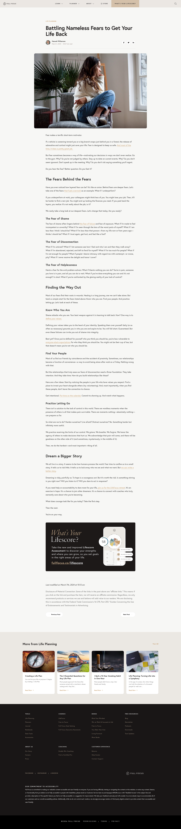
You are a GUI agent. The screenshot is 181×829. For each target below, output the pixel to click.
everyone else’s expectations (58, 342)
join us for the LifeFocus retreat (111, 487)
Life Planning (51, 21)
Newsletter (129, 722)
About (89, 3)
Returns (94, 751)
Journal (27, 726)
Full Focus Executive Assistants (70, 730)
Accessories (29, 737)
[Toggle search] (175, 4)
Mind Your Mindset (98, 718)
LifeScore (125, 3)
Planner (73, 3)
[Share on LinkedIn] (133, 43)
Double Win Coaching (66, 751)
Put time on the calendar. (70, 395)
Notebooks (29, 730)
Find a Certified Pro (65, 755)
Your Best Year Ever (98, 730)
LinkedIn (54, 773)
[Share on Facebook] (124, 43)
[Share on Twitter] (129, 43)
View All (155, 644)
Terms (104, 821)
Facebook (29, 773)
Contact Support (97, 759)
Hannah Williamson (58, 41)
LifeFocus (62, 718)
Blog (126, 718)
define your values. (54, 318)
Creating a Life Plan (33, 676)
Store (105, 3)
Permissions (90, 821)
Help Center (96, 755)
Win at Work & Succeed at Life (102, 722)
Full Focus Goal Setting (67, 726)
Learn (57, 3)
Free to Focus (63, 722)
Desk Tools (29, 734)
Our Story (28, 751)
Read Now (28, 690)
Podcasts (128, 726)
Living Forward (97, 734)
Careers (28, 755)
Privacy (116, 821)
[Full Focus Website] (134, 773)
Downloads (129, 730)
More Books (96, 737)
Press (27, 759)
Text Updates (129, 734)
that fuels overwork (72, 190)
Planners (28, 722)
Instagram (42, 773)
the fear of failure (87, 223)
